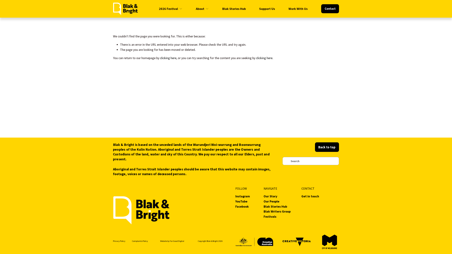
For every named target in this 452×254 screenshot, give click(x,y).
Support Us (267, 9)
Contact (330, 9)
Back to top (326, 147)
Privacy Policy (119, 241)
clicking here (168, 58)
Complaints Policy (140, 241)
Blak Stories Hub (234, 9)
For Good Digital (177, 241)
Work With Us (298, 9)
